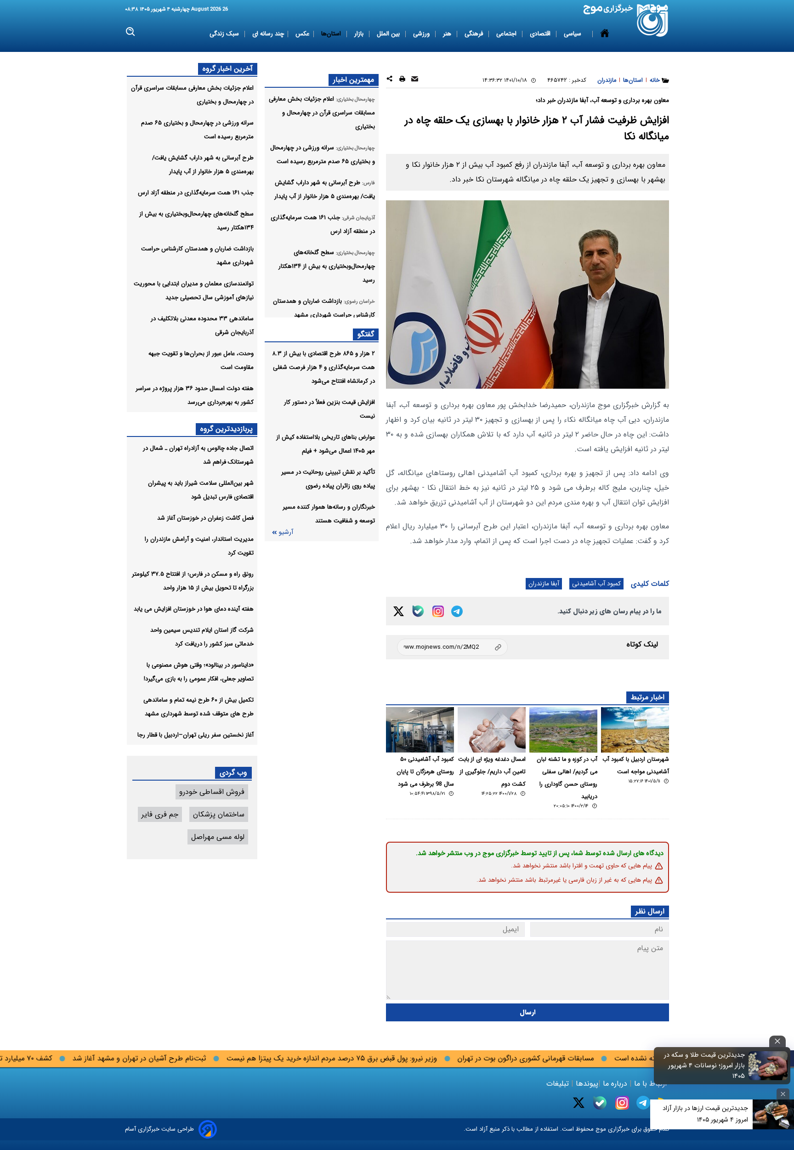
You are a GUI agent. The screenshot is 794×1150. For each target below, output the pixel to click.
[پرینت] (402, 80)
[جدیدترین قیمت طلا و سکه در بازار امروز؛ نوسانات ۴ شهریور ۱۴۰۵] (768, 1065)
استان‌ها (332, 34)
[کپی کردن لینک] (452, 647)
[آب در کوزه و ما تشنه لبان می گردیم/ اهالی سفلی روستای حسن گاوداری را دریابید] (563, 730)
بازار (359, 34)
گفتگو (365, 334)
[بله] (418, 611)
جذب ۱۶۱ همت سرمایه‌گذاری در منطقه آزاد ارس (196, 193)
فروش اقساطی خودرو (211, 792)
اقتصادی (541, 34)
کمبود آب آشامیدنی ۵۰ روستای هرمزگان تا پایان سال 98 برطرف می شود (425, 772)
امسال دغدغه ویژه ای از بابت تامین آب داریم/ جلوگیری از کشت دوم (492, 772)
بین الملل (389, 34)
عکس (302, 34)
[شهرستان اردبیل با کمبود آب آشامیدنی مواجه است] (635, 730)
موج (600, 1129)
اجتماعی (507, 34)
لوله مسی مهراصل (217, 837)
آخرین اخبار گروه (228, 68)
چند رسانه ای (268, 34)
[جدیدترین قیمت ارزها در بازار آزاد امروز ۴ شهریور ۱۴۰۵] (773, 1114)
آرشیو (285, 532)
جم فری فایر (160, 814)
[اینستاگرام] (438, 611)
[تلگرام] (457, 611)
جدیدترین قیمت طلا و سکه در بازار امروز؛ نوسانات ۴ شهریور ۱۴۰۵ (704, 1066)
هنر (448, 34)
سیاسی (573, 34)
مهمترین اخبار (353, 79)
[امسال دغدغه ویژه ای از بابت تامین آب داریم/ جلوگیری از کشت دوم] (492, 730)
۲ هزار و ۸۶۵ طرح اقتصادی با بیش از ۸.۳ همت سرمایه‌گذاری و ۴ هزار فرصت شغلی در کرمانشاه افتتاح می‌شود (323, 367)
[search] (130, 32)
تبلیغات (558, 1083)
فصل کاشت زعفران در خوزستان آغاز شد (205, 518)
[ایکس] (398, 611)
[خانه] (604, 34)
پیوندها (585, 1083)
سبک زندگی (225, 34)
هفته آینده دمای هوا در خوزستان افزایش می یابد (194, 609)
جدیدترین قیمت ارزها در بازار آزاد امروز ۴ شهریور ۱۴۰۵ (705, 1114)
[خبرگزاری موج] (652, 20)
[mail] (414, 80)
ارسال (528, 1012)
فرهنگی (475, 34)
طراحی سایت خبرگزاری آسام (159, 1129)
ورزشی (422, 34)
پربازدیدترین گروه (226, 429)
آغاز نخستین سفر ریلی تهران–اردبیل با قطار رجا (195, 735)
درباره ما (615, 1083)
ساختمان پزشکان (218, 814)
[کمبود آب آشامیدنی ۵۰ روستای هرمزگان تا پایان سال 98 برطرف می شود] (420, 730)
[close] (777, 1041)
